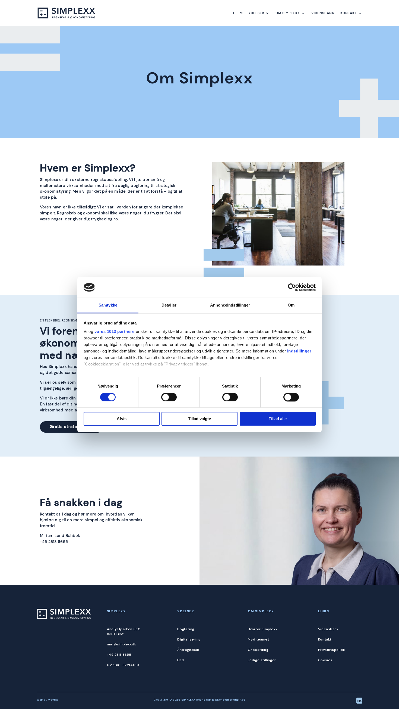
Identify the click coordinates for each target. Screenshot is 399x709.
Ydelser (256, 13)
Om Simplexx (288, 13)
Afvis (121, 419)
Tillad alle (278, 419)
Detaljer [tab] (169, 305)
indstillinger (299, 351)
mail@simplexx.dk (121, 644)
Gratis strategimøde (71, 426)
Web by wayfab (48, 699)
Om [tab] (291, 305)
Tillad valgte (199, 419)
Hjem (238, 13)
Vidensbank (322, 13)
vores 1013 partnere (114, 331)
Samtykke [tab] (108, 305)
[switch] (169, 397)
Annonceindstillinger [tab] (230, 305)
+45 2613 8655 (54, 541)
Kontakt (348, 13)
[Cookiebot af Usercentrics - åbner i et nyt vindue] (292, 287)
